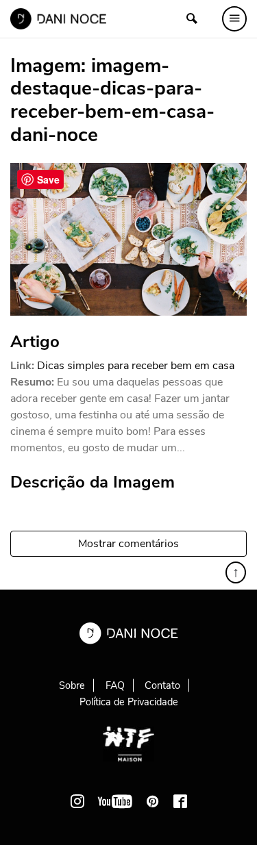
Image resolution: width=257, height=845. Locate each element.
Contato (162, 685)
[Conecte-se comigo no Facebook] (180, 801)
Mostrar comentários (128, 543)
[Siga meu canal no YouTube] (115, 801)
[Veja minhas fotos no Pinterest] (153, 801)
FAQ (115, 685)
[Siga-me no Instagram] (77, 801)
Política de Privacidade (128, 702)
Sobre (72, 685)
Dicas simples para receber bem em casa (135, 365)
